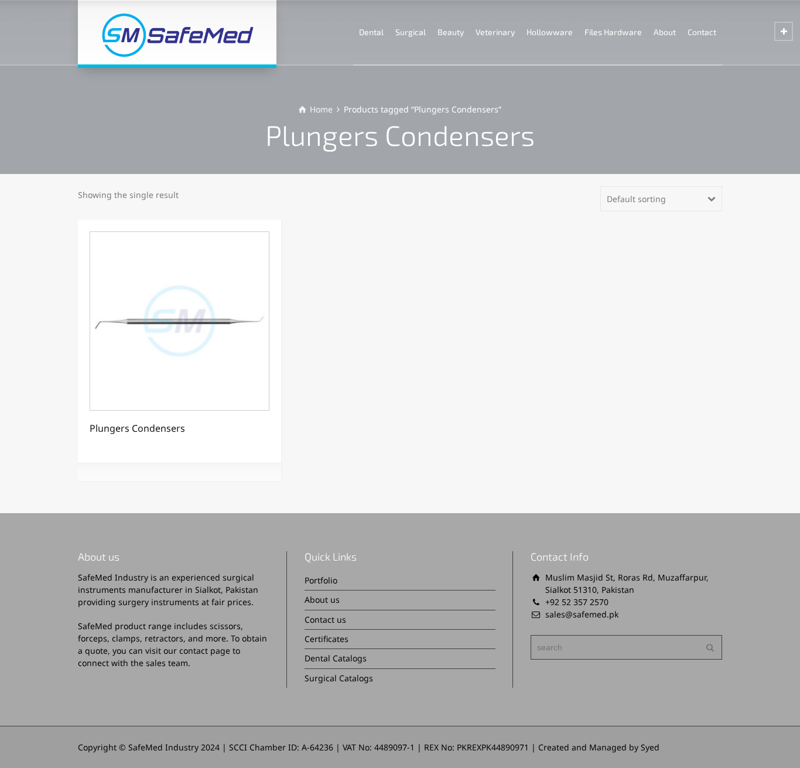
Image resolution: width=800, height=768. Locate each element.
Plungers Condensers (137, 428)
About (665, 32)
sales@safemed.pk (581, 614)
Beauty (450, 32)
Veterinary (495, 32)
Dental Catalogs (336, 658)
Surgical (410, 32)
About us (322, 599)
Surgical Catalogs (339, 678)
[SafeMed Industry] (177, 32)
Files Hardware (613, 32)
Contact (702, 32)
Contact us (325, 619)
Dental (371, 32)
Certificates (326, 638)
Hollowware (550, 32)
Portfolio (321, 580)
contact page (204, 650)
